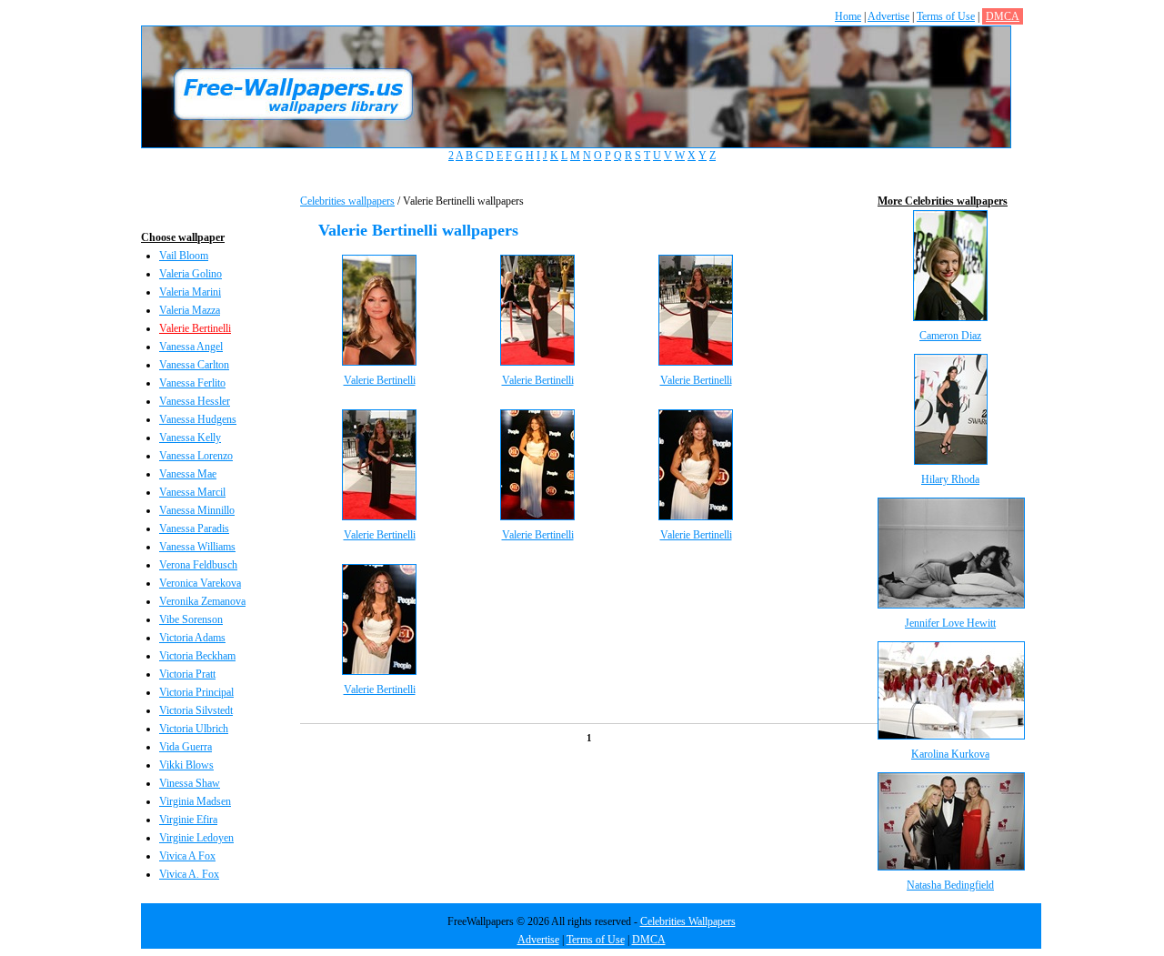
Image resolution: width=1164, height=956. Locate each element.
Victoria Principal (196, 692)
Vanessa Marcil (192, 492)
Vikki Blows (186, 765)
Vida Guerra (185, 746)
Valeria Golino (190, 273)
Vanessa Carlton (194, 364)
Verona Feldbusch (198, 565)
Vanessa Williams (197, 546)
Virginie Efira (188, 819)
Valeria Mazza (189, 310)
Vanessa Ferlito (192, 383)
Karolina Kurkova (950, 754)
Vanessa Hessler (194, 401)
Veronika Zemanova (202, 601)
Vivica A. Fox (189, 874)
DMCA (1002, 16)
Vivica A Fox (187, 856)
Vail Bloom (183, 255)
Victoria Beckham (197, 655)
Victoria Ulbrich (193, 728)
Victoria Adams (192, 637)
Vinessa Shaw (189, 783)
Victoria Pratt (187, 674)
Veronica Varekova (200, 583)
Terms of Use (946, 16)
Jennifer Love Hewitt (950, 623)
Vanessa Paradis (194, 528)
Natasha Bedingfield (950, 885)
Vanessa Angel (191, 346)
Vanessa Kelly (190, 437)
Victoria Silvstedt (196, 710)
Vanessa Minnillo (197, 510)
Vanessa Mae (187, 474)
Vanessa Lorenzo (196, 455)
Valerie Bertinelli (195, 328)
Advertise (888, 16)
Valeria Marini (190, 292)
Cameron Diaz (950, 335)
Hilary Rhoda (950, 479)
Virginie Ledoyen (196, 837)
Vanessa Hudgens (197, 419)
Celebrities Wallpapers (688, 921)
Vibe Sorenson (191, 619)
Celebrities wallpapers (347, 201)
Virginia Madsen (195, 801)
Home (848, 16)
